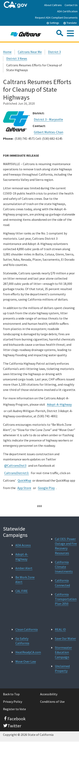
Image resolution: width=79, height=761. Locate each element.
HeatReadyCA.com (28, 652)
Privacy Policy (12, 702)
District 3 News (16, 58)
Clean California (26, 629)
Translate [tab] (71, 23)
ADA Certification (67, 11)
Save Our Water (65, 638)
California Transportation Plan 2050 (66, 599)
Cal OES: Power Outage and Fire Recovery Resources (66, 546)
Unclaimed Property (62, 668)
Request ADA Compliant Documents (56, 17)
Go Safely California (22, 640)
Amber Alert (23, 568)
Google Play (46, 488)
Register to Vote (14, 709)
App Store (24, 488)
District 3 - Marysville (48, 119)
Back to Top (11, 694)
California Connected (62, 582)
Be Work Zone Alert (25, 579)
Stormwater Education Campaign (63, 652)
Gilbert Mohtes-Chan (48, 132)
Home (7, 52)
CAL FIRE (21, 591)
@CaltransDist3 (15, 465)
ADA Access (23, 545)
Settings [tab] (54, 23)
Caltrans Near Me (30, 52)
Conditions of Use (52, 702)
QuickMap (24, 480)
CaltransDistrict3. (16, 473)
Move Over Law (25, 661)
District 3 (54, 52)
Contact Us (71, 5)
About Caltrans (53, 5)
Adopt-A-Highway (59, 404)
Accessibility (48, 694)
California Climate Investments (64, 566)
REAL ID (60, 629)
